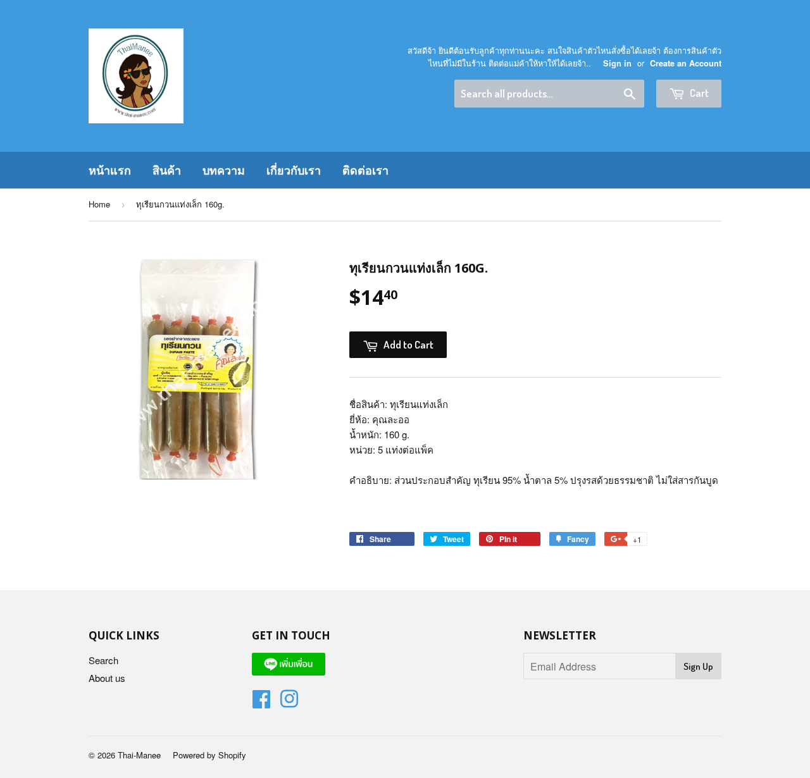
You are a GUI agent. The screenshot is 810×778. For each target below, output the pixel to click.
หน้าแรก (110, 170)
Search (103, 660)
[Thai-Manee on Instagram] (289, 702)
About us (107, 677)
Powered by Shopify (209, 755)
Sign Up (698, 666)
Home (99, 204)
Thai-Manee (139, 755)
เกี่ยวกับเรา (293, 170)
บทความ (223, 170)
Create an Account (685, 63)
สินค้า (167, 170)
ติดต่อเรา (365, 170)
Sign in (617, 63)
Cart (698, 92)
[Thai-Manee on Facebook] (261, 702)
